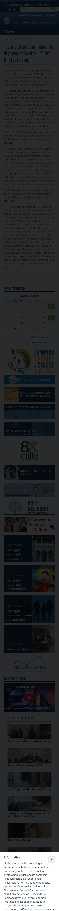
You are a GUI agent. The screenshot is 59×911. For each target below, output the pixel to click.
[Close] (51, 859)
